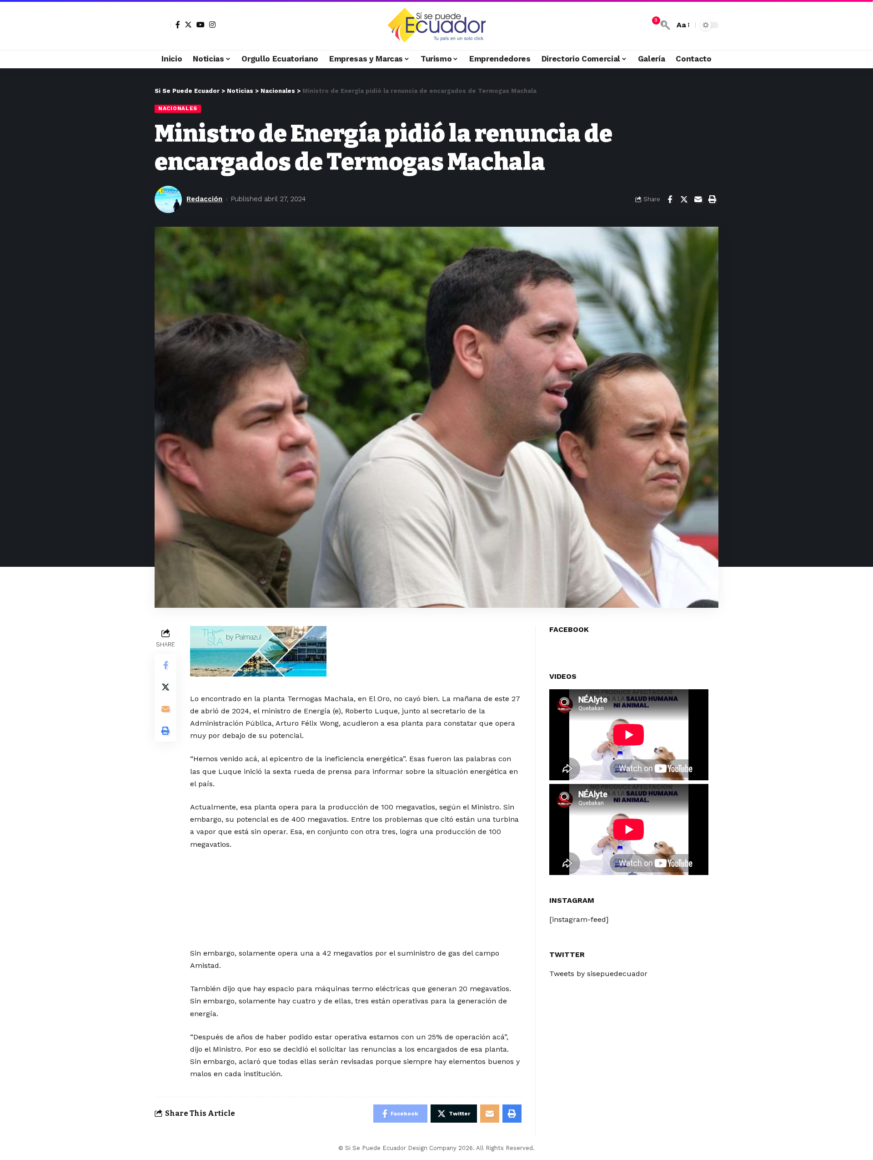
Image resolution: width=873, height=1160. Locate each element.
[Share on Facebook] (669, 199)
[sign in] (163, 25)
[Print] (712, 199)
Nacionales (177, 108)
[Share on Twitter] (683, 199)
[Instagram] (212, 24)
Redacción (204, 199)
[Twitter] (188, 24)
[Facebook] (177, 24)
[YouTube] (200, 24)
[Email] (698, 199)
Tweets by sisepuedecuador (598, 973)
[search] (665, 25)
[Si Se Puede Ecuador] (436, 25)
